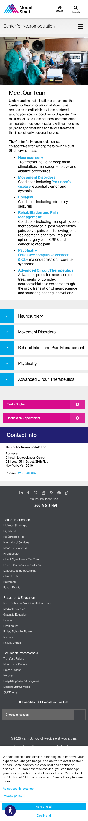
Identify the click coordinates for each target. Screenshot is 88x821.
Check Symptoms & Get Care (21, 559)
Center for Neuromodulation (29, 26)
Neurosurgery (30, 157)
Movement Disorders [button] (37, 331)
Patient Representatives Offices (22, 565)
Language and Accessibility (19, 570)
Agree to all (44, 806)
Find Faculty (10, 625)
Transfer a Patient (13, 658)
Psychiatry (27, 250)
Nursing (8, 675)
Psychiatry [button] (27, 363)
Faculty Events (12, 642)
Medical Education (14, 609)
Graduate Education (15, 614)
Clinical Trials (10, 576)
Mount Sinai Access (15, 548)
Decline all (44, 815)
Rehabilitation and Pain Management (38, 214)
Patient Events (11, 587)
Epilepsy (25, 197)
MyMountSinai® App (15, 525)
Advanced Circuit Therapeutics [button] (46, 379)
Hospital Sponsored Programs (21, 681)
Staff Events (10, 692)
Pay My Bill (9, 531)
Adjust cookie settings (18, 788)
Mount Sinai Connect (16, 664)
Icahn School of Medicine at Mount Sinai (27, 603)
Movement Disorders (37, 177)
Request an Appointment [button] (23, 418)
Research (9, 620)
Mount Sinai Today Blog (44, 498)
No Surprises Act (13, 536)
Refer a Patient (12, 669)
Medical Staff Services (16, 686)
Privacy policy (12, 796)
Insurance (9, 637)
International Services (16, 542)
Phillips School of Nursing (18, 631)
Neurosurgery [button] (30, 316)
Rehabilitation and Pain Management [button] (51, 347)
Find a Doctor (16, 404)
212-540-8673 (28, 473)
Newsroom (9, 581)
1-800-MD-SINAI (44, 506)
